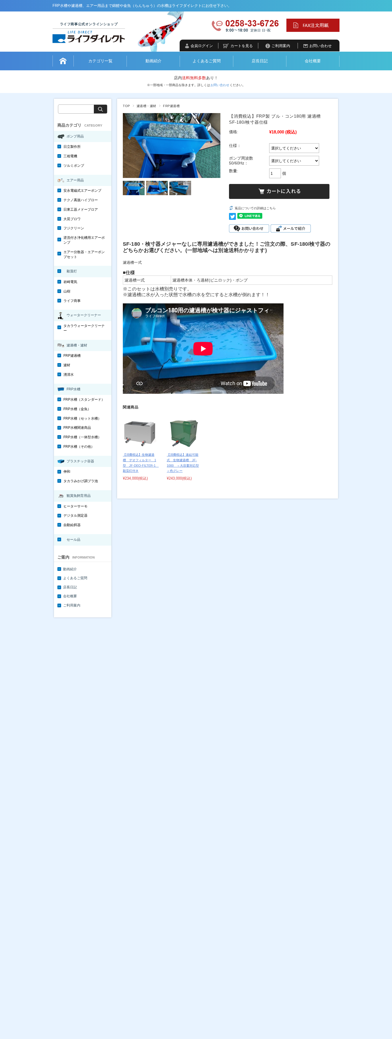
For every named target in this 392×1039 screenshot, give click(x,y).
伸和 (66, 472)
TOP (126, 106)
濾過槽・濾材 (146, 106)
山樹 (66, 291)
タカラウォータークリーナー (84, 328)
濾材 (66, 365)
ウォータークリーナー (84, 315)
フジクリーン (73, 228)
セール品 (73, 540)
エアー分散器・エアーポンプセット (84, 254)
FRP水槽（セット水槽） (82, 418)
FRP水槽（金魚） (77, 409)
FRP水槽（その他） (78, 447)
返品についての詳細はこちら (255, 208)
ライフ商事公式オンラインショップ (89, 24)
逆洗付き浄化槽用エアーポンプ (84, 240)
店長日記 (260, 61)
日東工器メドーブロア (80, 210)
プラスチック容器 (80, 461)
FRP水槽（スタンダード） (84, 400)
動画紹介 (153, 61)
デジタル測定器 (75, 515)
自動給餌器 (72, 525)
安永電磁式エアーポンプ (82, 191)
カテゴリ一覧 (100, 61)
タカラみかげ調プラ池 (80, 481)
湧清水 (68, 375)
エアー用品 (75, 180)
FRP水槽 (73, 389)
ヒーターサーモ (75, 506)
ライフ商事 (72, 301)
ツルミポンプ (73, 166)
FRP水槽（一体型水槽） (82, 437)
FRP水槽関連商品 (77, 428)
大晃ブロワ (72, 219)
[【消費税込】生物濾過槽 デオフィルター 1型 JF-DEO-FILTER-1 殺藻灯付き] (139, 432)
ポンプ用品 (75, 136)
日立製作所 (72, 147)
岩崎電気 (70, 282)
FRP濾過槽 (171, 106)
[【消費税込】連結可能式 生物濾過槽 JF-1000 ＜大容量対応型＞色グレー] (183, 432)
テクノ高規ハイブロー (80, 200)
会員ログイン (202, 46)
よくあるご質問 (207, 61)
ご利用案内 (280, 46)
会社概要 (313, 61)
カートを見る (241, 46)
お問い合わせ (320, 46)
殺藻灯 (72, 271)
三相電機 (70, 156)
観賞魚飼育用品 (79, 496)
